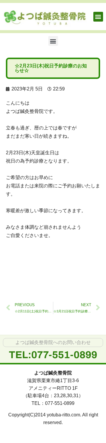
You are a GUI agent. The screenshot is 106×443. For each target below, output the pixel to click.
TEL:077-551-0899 (53, 354)
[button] (98, 17)
